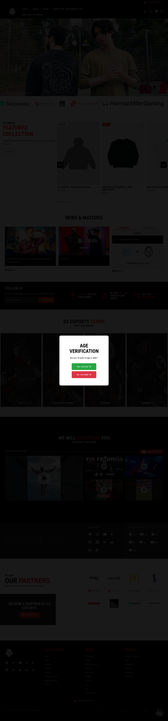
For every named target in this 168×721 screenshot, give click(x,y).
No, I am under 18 (84, 374)
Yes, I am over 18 (84, 366)
